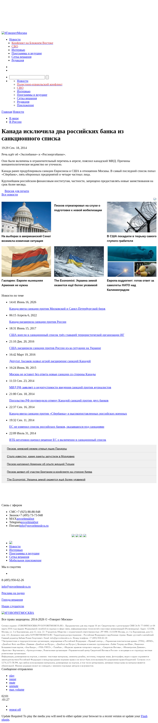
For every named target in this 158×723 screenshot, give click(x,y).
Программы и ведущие (27, 53)
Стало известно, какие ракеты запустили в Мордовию (41, 456)
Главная (7, 111)
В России (15, 121)
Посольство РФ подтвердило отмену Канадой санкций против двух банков (58, 400)
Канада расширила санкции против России (37, 321)
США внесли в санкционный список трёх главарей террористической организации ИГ (66, 335)
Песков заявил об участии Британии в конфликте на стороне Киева (49, 471)
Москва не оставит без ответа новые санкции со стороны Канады (52, 374)
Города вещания (12, 599)
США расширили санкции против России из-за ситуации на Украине (55, 348)
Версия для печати (17, 191)
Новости (15, 39)
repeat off (15, 709)
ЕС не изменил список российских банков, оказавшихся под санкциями (56, 426)
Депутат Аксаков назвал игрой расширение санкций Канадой (50, 361)
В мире (14, 118)
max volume (16, 689)
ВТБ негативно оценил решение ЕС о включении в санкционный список (57, 439)
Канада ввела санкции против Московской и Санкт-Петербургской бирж (57, 308)
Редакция (18, 60)
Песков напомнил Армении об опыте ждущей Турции (40, 464)
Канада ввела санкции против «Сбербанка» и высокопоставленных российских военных (68, 413)
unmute (13, 686)
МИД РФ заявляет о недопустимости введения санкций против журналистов (60, 387)
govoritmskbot (25, 518)
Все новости (10, 194)
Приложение (25, 105)
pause (12, 679)
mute (12, 682)
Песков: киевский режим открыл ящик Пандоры (37, 448)
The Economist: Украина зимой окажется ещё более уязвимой (46, 479)
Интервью (18, 49)
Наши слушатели (13, 606)
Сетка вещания (21, 56)
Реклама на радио (13, 593)
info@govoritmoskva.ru (34, 525)
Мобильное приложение (25, 560)
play (11, 675)
